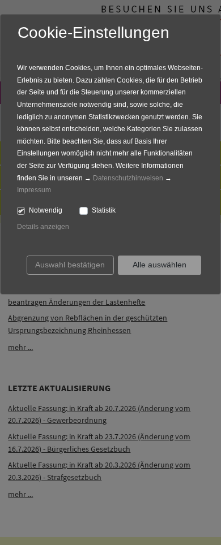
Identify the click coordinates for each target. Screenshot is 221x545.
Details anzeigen (43, 226)
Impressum (34, 190)
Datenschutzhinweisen (128, 178)
